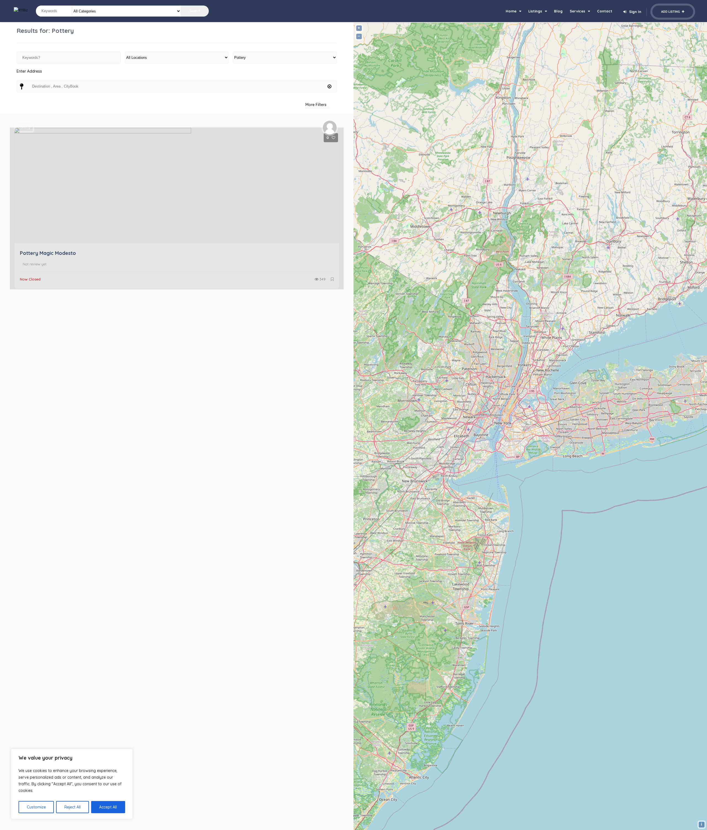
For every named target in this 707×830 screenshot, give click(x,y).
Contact (604, 11)
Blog (558, 11)
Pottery (24, 127)
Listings (535, 11)
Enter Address (29, 71)
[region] (72, 784)
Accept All (108, 807)
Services (577, 11)
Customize (36, 807)
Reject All (72, 807)
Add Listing (671, 12)
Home (511, 11)
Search (195, 11)
